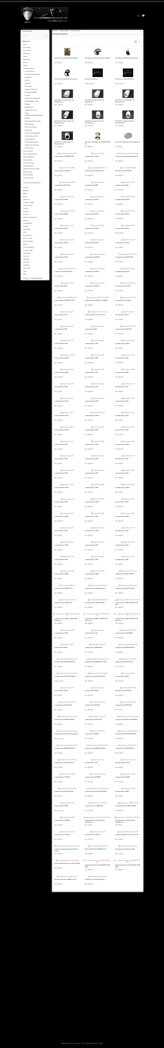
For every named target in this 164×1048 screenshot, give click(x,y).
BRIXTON (26, 199)
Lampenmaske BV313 (61, 228)
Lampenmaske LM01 (61, 343)
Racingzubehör (28, 160)
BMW (25, 193)
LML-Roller (26, 268)
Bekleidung (26, 59)
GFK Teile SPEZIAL (31, 127)
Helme (25, 56)
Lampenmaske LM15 (91, 430)
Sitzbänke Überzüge (31, 89)
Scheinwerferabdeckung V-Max (125, 849)
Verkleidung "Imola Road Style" (95, 879)
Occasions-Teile (28, 178)
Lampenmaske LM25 (122, 473)
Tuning (25, 65)
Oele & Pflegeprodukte (30, 154)
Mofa (24, 274)
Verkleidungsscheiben (31, 136)
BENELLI (26, 190)
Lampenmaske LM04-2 (61, 358)
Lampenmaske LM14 (122, 415)
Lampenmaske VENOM (122, 777)
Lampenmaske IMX (91, 329)
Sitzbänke (28, 83)
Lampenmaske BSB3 (91, 185)
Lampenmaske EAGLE (122, 271)
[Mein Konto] (138, 16)
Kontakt (101, 1043)
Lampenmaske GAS (60, 314)
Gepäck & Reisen (28, 163)
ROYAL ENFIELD (28, 247)
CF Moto (26, 211)
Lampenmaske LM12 (122, 401)
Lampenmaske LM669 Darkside (95, 588)
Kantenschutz (29, 148)
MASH (25, 244)
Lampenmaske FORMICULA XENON (96, 300)
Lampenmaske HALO (122, 314)
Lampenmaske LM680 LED (63, 602)
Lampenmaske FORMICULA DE (64, 300)
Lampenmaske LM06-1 (61, 372)
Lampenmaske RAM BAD (123, 690)
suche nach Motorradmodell (31, 183)
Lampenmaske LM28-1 (122, 487)
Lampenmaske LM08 (122, 372)
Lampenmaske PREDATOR (93, 647)
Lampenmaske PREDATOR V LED (95, 662)
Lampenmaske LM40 (122, 545)
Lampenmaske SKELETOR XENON (126, 719)
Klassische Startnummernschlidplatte (127, 142)
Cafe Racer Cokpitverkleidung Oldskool (97, 58)
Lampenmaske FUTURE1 (123, 300)
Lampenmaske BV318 (122, 242)
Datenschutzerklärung (91, 1043)
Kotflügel (27, 104)
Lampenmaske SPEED (92, 734)
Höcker (27, 80)
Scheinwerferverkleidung (32, 74)
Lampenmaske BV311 (92, 214)
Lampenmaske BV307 (92, 199)
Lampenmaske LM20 (91, 458)
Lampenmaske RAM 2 (92, 690)
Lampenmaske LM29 (61, 502)
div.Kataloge (27, 47)
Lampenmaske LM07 (91, 372)
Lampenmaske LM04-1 (122, 343)
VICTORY (26, 262)
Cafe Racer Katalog (91, 79)
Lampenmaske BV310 (61, 214)
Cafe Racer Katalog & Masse (124, 79)
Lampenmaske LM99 (61, 633)
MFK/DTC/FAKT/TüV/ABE (31, 169)
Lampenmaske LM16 (122, 430)
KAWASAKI (26, 229)
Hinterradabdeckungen (32, 101)
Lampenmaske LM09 (61, 386)
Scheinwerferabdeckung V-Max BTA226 (67, 863)
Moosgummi (28, 86)
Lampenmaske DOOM (92, 271)
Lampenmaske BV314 (92, 228)
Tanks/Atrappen (29, 124)
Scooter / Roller (28, 250)
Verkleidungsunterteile (31, 142)
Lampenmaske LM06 (122, 358)
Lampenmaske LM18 (91, 444)
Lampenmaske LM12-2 (92, 415)
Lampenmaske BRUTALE (62, 185)
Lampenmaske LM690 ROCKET (95, 602)
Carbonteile (28, 130)
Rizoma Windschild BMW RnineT (95, 849)
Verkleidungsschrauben (32, 145)
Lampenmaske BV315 (122, 228)
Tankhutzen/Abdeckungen (33, 121)
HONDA (25, 220)
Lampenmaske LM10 (91, 386)
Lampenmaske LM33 (122, 530)
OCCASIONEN (28, 175)
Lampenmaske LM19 (61, 458)
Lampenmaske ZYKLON (62, 834)
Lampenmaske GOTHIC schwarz (95, 314)
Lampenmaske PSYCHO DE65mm (65, 676)
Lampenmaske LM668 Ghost (63, 588)
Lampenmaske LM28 (91, 487)
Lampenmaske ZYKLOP (92, 834)
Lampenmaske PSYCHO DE (124, 662)
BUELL (25, 196)
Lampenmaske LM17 (61, 444)
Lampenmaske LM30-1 (61, 516)
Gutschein (26, 53)
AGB (83, 1043)
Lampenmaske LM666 (92, 574)
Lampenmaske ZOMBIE (61, 820)
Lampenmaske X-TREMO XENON (125, 806)
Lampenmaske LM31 (91, 516)
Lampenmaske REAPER (92, 705)
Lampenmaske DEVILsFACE (63, 271)
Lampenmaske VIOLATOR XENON (95, 791)
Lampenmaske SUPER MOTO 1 (125, 748)
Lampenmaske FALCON (122, 286)
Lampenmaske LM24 (91, 473)
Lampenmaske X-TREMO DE (94, 806)
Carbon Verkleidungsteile (32, 133)
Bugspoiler (28, 77)
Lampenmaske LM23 (61, 473)
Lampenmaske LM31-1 (122, 516)
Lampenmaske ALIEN (92, 156)
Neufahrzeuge (27, 172)
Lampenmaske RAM (60, 690)
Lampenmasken (60, 34)
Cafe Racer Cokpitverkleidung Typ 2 (66, 79)
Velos (25, 271)
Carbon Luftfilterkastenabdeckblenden (34, 114)
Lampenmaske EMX (60, 286)
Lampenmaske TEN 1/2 (122, 762)
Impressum (77, 1043)
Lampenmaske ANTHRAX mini (94, 170)
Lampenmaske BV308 (122, 199)
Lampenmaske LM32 (61, 530)
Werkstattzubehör (28, 157)
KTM (24, 232)
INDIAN (25, 226)
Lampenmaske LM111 (92, 401)
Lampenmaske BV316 (61, 242)
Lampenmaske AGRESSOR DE (64, 156)
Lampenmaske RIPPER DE (123, 705)
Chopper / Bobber (28, 202)
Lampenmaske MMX (60, 647)
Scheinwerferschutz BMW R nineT (65, 879)
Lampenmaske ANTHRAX (62, 170)
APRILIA (26, 187)
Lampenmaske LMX (91, 633)
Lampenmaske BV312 (122, 214)
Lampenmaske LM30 (122, 502)
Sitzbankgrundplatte (31, 92)
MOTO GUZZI (27, 238)
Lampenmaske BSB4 (122, 185)
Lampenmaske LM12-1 (61, 415)
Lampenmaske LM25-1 (61, 487)
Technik (25, 62)
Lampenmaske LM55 (91, 559)
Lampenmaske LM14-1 (61, 430)
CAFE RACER (27, 205)
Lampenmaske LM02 (91, 343)
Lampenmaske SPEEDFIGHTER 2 (65, 748)
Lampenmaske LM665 (61, 574)
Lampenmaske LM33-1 (61, 545)
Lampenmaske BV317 (92, 242)
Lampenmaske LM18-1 (122, 444)
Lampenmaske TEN (91, 762)
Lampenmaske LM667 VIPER (124, 574)
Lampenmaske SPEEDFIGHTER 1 (125, 734)
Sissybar (27, 95)
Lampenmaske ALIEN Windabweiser (126, 156)
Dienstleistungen (28, 166)
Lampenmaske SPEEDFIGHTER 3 (95, 748)
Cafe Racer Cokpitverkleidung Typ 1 (126, 58)
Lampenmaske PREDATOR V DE (64, 662)
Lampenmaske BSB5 (61, 199)
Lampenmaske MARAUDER (124, 633)
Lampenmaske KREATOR (123, 329)
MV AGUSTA (27, 235)
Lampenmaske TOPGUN (62, 777)
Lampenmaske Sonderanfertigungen (66, 734)
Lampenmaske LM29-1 (92, 502)
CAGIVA (25, 208)
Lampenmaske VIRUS (61, 806)
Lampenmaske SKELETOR (93, 719)
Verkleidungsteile (28, 68)
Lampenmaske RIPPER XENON (64, 719)
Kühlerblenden (29, 107)
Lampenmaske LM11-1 (61, 401)
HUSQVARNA (27, 223)
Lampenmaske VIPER (122, 791)
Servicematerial (28, 151)
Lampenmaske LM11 (121, 386)
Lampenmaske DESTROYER (124, 257)
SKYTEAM (26, 253)
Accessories (27, 50)
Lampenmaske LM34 (91, 545)
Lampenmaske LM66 (122, 559)
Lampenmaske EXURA (92, 286)
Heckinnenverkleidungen (32, 98)
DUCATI (25, 214)
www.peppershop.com (67, 1043)
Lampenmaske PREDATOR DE (124, 647)
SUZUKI (25, 256)
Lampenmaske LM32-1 (92, 530)
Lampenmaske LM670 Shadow (125, 588)
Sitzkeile (27, 118)
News (25, 44)
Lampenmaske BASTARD (123, 170)
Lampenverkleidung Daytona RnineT (127, 834)
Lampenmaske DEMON (92, 257)
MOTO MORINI (28, 241)
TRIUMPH (26, 259)
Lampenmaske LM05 (91, 358)
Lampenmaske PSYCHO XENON (95, 676)
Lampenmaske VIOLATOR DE (63, 791)
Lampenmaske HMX (60, 329)
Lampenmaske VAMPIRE (93, 777)
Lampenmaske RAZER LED (63, 705)
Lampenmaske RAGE (122, 676)
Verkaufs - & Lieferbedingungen (33, 278)
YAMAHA (26, 265)
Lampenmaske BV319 (61, 257)
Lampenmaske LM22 (122, 458)
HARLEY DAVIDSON (30, 217)
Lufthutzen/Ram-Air (31, 110)
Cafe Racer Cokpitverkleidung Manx (66, 58)
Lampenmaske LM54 (61, 559)
